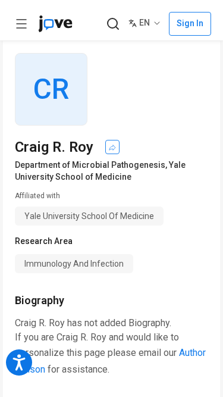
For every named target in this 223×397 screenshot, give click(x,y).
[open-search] (112, 24)
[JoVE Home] (55, 23)
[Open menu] (21, 23)
